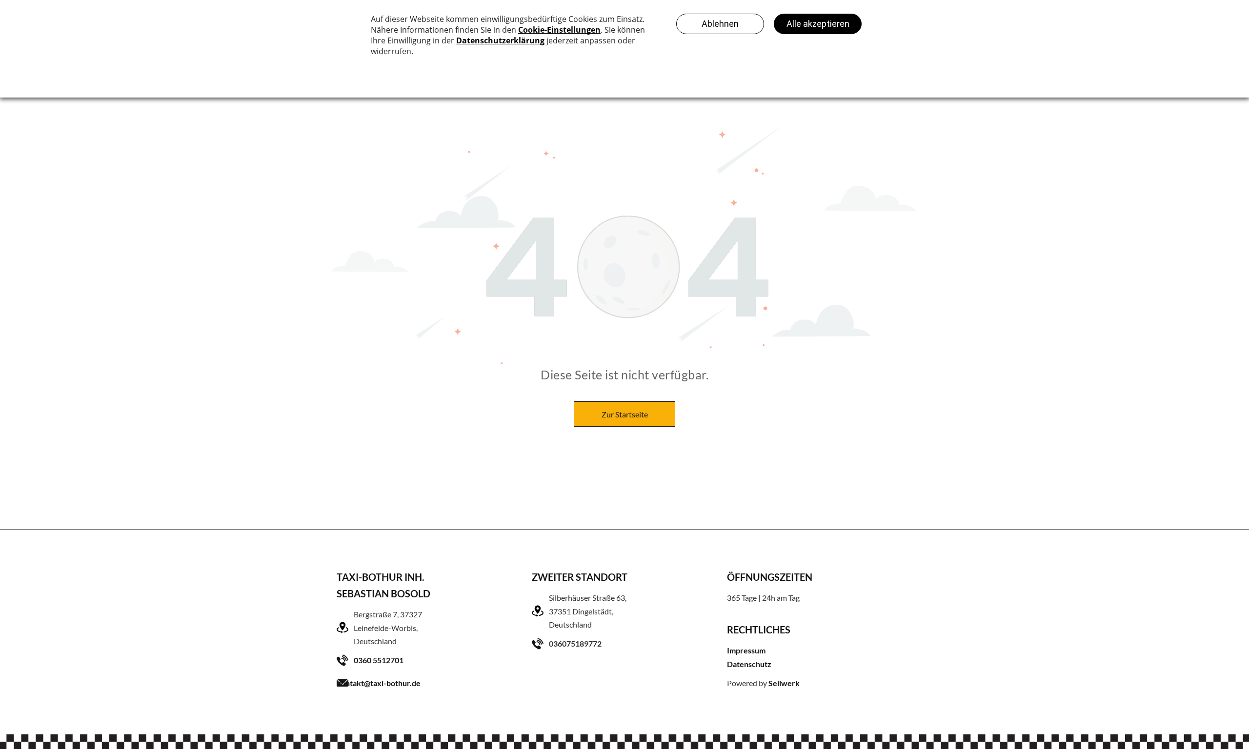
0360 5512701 (378, 660)
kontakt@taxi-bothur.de (379, 683)
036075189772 (575, 643)
